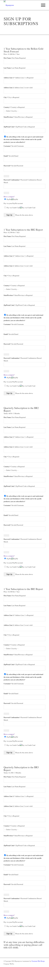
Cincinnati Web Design (38, 961)
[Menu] (41, 5)
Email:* (6, 156)
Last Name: (7, 68)
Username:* (7, 146)
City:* (6, 97)
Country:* (7, 107)
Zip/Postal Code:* (10, 127)
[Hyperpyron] (20, 5)
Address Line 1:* (9, 78)
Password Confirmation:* (12, 180)
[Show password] (6, 176)
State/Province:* (9, 117)
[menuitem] (41, 5)
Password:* (7, 166)
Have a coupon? (9, 196)
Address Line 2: (9, 88)
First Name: (7, 58)
